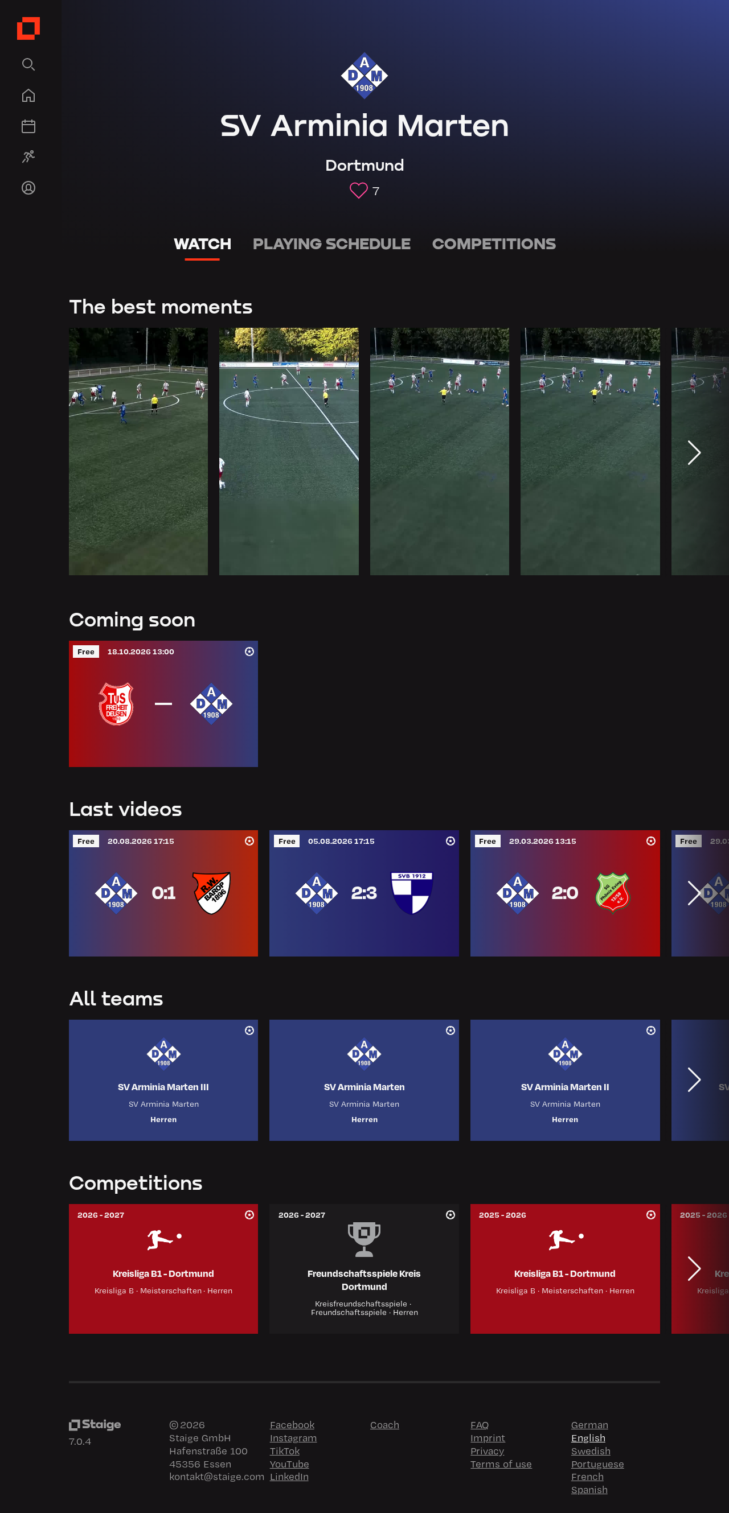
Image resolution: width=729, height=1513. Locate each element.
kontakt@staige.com (217, 1476)
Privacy (487, 1450)
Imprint (487, 1437)
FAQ (479, 1424)
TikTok (285, 1450)
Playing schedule (332, 243)
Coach (384, 1424)
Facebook (292, 1424)
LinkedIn (289, 1476)
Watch (202, 243)
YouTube (289, 1463)
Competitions (494, 243)
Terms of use (501, 1463)
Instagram (293, 1437)
